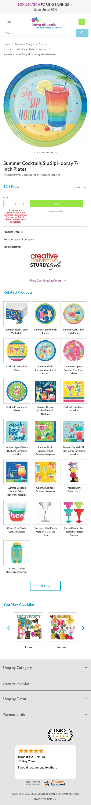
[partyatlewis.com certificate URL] (45, 783)
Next (82, 628)
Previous (8, 628)
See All (45, 585)
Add (56, 203)
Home (6, 44)
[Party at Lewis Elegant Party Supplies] (45, 21)
